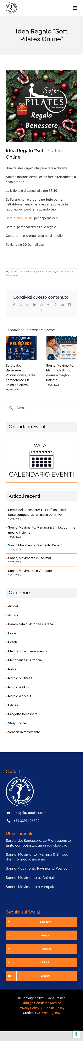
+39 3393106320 (26, 820)
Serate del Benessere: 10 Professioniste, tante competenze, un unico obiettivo (20, 375)
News (12, 669)
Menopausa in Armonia (42, 271)
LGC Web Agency (47, 1012)
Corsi (12, 633)
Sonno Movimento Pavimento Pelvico (35, 545)
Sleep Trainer (17, 723)
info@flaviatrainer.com (30, 812)
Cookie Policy (54, 1008)
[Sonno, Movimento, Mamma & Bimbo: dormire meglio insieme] (61, 348)
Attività (13, 615)
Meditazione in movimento (27, 651)
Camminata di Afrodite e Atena (30, 624)
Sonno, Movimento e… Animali (30, 558)
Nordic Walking (19, 687)
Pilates (60, 271)
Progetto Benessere (22, 714)
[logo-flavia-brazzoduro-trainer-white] (20, 778)
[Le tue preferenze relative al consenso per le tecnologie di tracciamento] (76, 1034)
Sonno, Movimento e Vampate (30, 570)
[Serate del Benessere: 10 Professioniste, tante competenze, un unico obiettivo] (21, 348)
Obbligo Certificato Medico (41, 1003)
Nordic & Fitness (20, 678)
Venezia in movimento (24, 732)
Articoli (25, 271)
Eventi (12, 642)
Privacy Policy (29, 1008)
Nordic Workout (19, 696)
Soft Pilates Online (19, 218)
